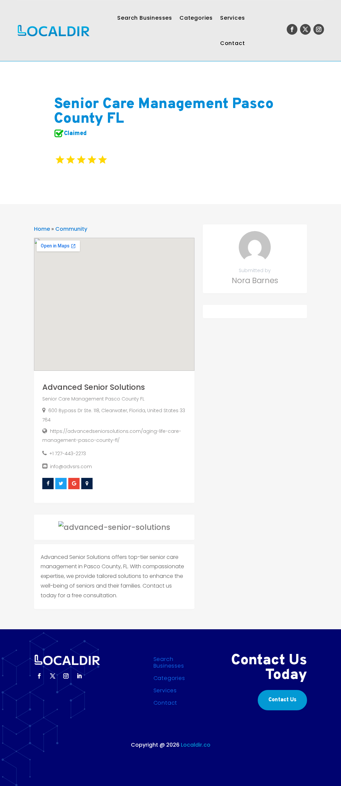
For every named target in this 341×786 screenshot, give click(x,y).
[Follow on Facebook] (292, 29)
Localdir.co (195, 745)
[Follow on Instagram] (318, 29)
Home (42, 229)
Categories (196, 18)
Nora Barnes (255, 280)
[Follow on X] (305, 29)
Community (71, 229)
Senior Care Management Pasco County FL (93, 399)
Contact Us (282, 700)
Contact (232, 43)
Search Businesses (144, 18)
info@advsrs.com (71, 466)
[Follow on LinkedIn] (79, 676)
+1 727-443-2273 (67, 453)
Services (232, 18)
